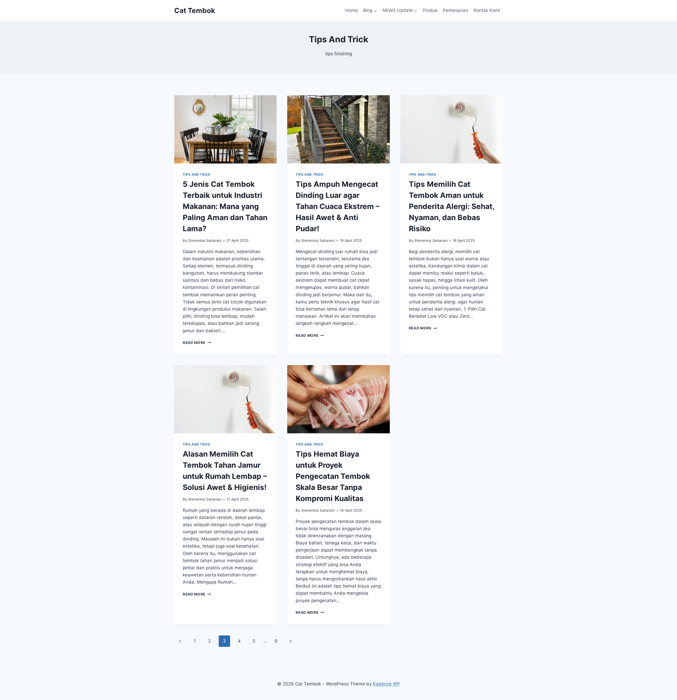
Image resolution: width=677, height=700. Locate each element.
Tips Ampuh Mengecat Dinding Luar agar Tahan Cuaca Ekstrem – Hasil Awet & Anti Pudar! (337, 206)
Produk (430, 10)
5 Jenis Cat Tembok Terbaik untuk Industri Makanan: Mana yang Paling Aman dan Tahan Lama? (225, 206)
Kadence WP (386, 684)
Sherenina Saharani (204, 240)
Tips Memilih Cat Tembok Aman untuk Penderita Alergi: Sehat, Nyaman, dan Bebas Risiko (451, 206)
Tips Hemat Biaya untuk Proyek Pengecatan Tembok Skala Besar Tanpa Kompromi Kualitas (333, 476)
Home (351, 10)
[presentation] (225, 129)
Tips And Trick (196, 174)
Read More (197, 342)
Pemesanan (455, 10)
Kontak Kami (487, 10)
